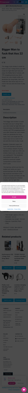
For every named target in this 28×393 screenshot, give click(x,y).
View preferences (14, 205)
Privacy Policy (17, 209)
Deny (14, 201)
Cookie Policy (10, 209)
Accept (14, 197)
